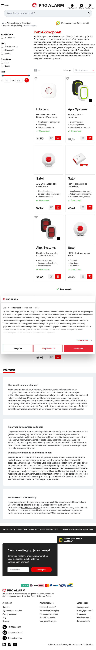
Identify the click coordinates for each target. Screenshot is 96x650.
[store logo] (48, 5)
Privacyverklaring (9, 614)
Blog (4, 617)
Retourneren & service (49, 614)
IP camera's (81, 614)
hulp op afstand (23, 505)
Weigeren (18, 348)
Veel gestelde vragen (48, 621)
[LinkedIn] (4, 644)
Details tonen (82, 340)
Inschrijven (41, 569)
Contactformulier (15, 638)
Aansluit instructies (47, 617)
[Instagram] (15, 644)
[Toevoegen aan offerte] (51, 138)
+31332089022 (14, 627)
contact (65, 513)
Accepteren (78, 348)
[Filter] (26, 80)
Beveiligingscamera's (85, 610)
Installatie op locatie (30, 507)
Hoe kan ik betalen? (48, 607)
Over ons (6, 607)
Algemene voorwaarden (12, 610)
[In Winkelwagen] (58, 138)
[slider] (3, 75)
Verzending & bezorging (49, 610)
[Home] (3, 23)
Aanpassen (47, 348)
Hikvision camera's (84, 617)
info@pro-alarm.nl (15, 632)
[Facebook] (9, 644)
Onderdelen (26, 23)
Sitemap (5, 621)
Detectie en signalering (12, 25)
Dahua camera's (83, 621)
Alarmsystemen (13, 23)
